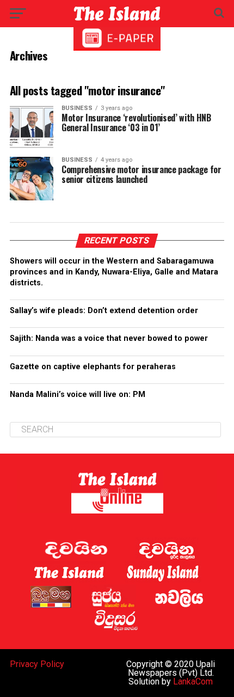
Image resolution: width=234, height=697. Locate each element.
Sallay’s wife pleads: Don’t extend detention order (104, 310)
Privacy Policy (37, 664)
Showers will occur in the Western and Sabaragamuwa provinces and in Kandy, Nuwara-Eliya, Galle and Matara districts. (114, 272)
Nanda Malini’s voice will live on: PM (77, 394)
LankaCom (193, 681)
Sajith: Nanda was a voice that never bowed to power (109, 338)
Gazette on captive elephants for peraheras (93, 366)
